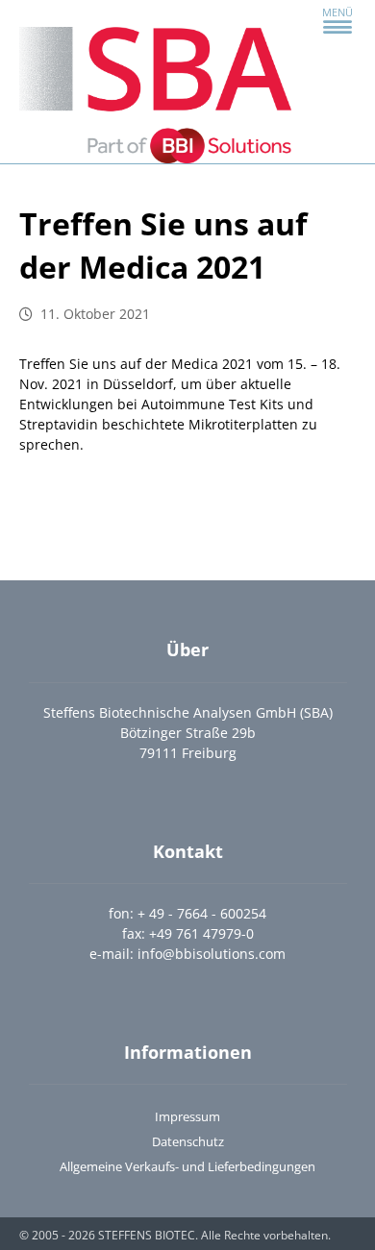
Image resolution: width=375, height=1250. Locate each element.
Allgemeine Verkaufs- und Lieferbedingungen (187, 1166)
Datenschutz (188, 1141)
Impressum (187, 1116)
